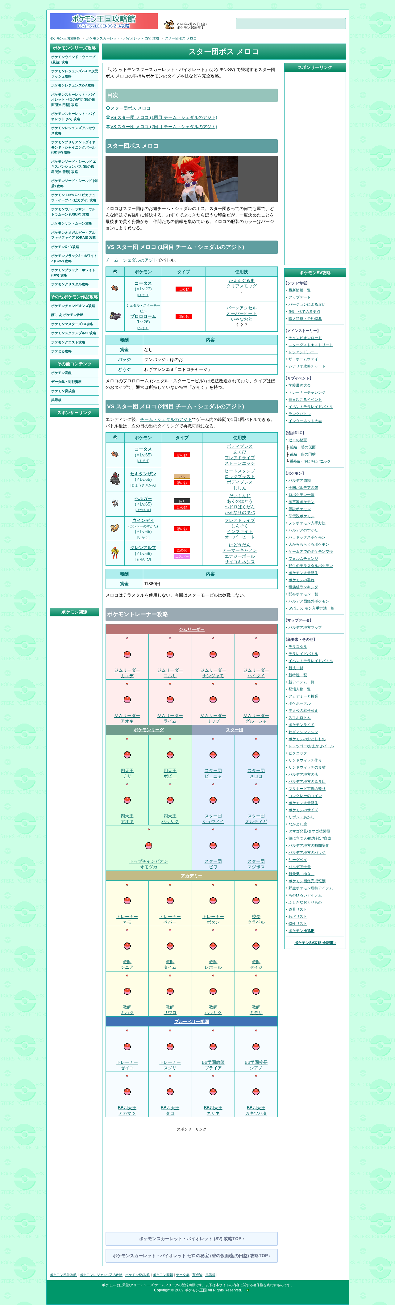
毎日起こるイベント (305, 399)
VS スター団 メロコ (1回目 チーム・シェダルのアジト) (163, 117)
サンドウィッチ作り (305, 760)
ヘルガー (143, 498)
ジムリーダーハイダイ (256, 673)
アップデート (300, 297)
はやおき (143, 510)
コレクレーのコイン (305, 796)
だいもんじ (240, 495)
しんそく (239, 525)
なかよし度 (298, 824)
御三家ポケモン (301, 502)
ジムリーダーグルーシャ (256, 718)
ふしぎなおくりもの (305, 902)
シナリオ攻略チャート (307, 366)
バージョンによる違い (307, 304)
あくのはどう (240, 501)
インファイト (240, 531)
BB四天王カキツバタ (256, 1110)
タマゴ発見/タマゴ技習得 (309, 831)
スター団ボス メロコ (130, 108)
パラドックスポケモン (307, 537)
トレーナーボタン (213, 919)
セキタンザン (143, 473)
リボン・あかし (301, 817)
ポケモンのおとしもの (307, 739)
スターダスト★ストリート (311, 345)
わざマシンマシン (303, 732)
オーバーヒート (242, 313)
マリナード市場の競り (307, 789)
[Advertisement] (192, 1175)
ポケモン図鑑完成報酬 (307, 881)
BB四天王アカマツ (127, 1110)
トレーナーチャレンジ (307, 392)
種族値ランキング (303, 587)
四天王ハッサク (170, 818)
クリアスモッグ (242, 285)
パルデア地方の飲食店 (307, 781)
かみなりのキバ (240, 512)
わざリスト (298, 916)
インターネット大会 (305, 421)
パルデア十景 (300, 867)
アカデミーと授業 (303, 696)
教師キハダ (127, 1010)
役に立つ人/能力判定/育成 (310, 838)
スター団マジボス (256, 864)
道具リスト (298, 909)
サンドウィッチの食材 (307, 767)
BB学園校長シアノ (256, 1065)
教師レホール (213, 964)
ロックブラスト (240, 476)
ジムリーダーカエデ (127, 673)
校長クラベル (256, 919)
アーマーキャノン (239, 550)
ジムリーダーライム (170, 718)
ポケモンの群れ (301, 580)
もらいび (143, 559)
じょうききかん (143, 485)
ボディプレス (240, 446)
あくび (239, 451)
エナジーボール (240, 556)
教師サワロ (170, 1010)
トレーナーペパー (170, 919)
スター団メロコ (256, 773)
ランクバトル (300, 414)
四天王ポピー (170, 773)
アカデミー (191, 875)
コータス (143, 283)
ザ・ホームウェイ (303, 359)
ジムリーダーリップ (213, 718)
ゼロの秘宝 (298, 440)
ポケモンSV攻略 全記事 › (315, 943)
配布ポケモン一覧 (303, 594)
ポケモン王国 (196, 1290)
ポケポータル (300, 703)
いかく (143, 537)
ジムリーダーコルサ (170, 673)
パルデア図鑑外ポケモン (309, 601)
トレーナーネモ (127, 919)
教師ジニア (127, 964)
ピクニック (298, 753)
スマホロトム (300, 717)
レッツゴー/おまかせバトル (311, 746)
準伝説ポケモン (301, 516)
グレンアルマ (143, 547)
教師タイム (170, 964)
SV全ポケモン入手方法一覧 (311, 608)
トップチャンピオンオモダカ (148, 864)
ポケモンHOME (301, 931)
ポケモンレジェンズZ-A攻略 (101, 1275)
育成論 (197, 1275)
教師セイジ (256, 964)
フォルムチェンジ (303, 558)
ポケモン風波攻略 (63, 1275)
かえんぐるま (242, 280)
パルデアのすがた (303, 530)
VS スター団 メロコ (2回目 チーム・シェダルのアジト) (163, 126)
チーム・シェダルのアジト (131, 260)
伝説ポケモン (300, 509)
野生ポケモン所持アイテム (311, 888)
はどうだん (240, 544)
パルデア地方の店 (303, 774)
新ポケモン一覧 (301, 495)
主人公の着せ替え (303, 710)
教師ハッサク (213, 1010)
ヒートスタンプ (240, 470)
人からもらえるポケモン (309, 544)
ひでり (143, 295)
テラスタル (298, 646)
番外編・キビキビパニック (310, 461)
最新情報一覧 (300, 290)
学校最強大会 (300, 385)
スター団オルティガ (256, 818)
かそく (143, 328)
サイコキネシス (240, 561)
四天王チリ (127, 773)
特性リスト (298, 923)
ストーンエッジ (240, 463)
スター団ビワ (213, 864)
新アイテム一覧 (301, 682)
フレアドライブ (240, 457)
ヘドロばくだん (240, 506)
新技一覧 (296, 668)
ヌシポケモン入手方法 (307, 523)
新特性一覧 (298, 675)
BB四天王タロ (170, 1110)
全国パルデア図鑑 (303, 487)
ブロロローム (143, 316)
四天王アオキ (127, 818)
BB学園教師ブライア (213, 1065)
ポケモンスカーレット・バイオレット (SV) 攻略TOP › (191, 1238)
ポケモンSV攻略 (137, 1275)
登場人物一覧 (300, 689)
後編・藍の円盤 (303, 454)
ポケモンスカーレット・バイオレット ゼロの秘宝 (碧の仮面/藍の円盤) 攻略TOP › (192, 1255)
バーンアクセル (242, 307)
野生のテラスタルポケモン (311, 566)
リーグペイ (298, 860)
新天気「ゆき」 (301, 874)
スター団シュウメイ (213, 818)
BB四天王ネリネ (213, 1110)
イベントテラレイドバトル (311, 407)
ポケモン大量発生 (303, 573)
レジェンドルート (303, 352)
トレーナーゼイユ (127, 1065)
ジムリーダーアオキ (127, 718)
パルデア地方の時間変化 (309, 845)
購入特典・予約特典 (305, 319)
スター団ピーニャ (213, 773)
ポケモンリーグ (149, 729)
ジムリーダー (192, 629)
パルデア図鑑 (300, 480)
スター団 (234, 729)
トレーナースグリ (170, 1065)
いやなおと (241, 319)
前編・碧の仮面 (303, 447)
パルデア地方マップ (305, 627)
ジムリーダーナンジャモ (213, 673)
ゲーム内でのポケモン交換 (311, 551)
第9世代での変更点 (304, 311)
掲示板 (210, 1275)
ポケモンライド (301, 725)
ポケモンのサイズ (303, 810)
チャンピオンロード (305, 338)
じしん (239, 487)
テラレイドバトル (303, 654)
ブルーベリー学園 (191, 1021)
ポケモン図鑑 (163, 1275)
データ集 (182, 1275)
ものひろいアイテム (305, 895)
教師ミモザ (256, 1010)
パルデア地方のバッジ (307, 852)
